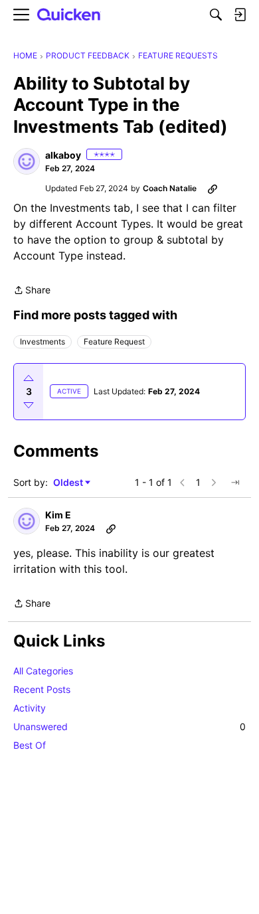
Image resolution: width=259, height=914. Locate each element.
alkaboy (63, 155)
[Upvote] (29, 378)
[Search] (216, 14)
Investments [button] (42, 341)
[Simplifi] (69, 15)
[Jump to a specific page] (235, 482)
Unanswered (129, 726)
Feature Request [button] (114, 341)
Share (31, 291)
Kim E (58, 514)
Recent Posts (41, 689)
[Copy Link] (212, 188)
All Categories (43, 670)
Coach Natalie (170, 188)
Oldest (69, 483)
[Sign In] (240, 14)
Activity (29, 708)
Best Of (29, 745)
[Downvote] (29, 405)
